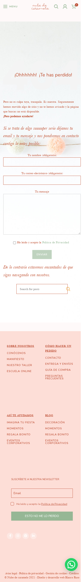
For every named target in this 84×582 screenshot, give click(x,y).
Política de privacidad (31, 573)
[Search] (56, 6)
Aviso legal (11, 573)
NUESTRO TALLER (19, 365)
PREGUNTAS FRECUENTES (54, 377)
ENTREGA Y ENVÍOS (59, 364)
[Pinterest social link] (25, 536)
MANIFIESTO (15, 359)
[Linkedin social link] (33, 536)
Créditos (74, 573)
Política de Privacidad (55, 242)
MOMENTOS (15, 428)
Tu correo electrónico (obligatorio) (42, 173)
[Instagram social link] (18, 536)
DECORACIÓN (55, 422)
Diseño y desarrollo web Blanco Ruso (58, 577)
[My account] (65, 6)
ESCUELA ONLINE (19, 371)
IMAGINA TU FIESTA (21, 422)
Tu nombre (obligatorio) (42, 155)
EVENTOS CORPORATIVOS (18, 442)
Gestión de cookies (56, 573)
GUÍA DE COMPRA (58, 370)
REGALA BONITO (19, 434)
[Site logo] (40, 6)
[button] (71, 564)
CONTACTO (53, 358)
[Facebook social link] (10, 536)
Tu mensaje (42, 191)
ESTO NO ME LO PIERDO (42, 516)
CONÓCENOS (16, 353)
